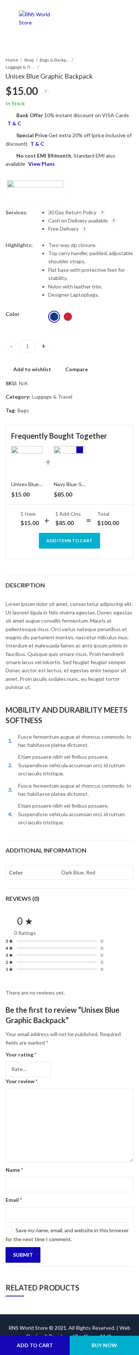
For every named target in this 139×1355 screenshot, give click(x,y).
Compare (76, 369)
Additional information (46, 850)
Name (14, 1170)
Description (25, 585)
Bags (23, 410)
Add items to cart (69, 540)
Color (13, 314)
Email (14, 1200)
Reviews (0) (22, 898)
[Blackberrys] (35, 188)
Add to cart (35, 1345)
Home (12, 60)
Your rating (21, 1054)
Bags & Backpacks (54, 60)
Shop (29, 60)
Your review (21, 1081)
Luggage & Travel (20, 67)
